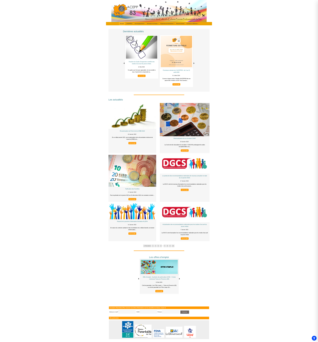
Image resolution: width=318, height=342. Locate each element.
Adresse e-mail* (113, 312)
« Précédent (147, 246)
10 (173, 246)
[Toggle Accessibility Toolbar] (314, 338)
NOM (138, 312)
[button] (124, 63)
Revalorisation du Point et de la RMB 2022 (132, 131)
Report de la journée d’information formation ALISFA (132, 221)
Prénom (160, 312)
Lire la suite (142, 76)
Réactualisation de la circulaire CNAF (185, 138)
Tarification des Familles (132, 189)
